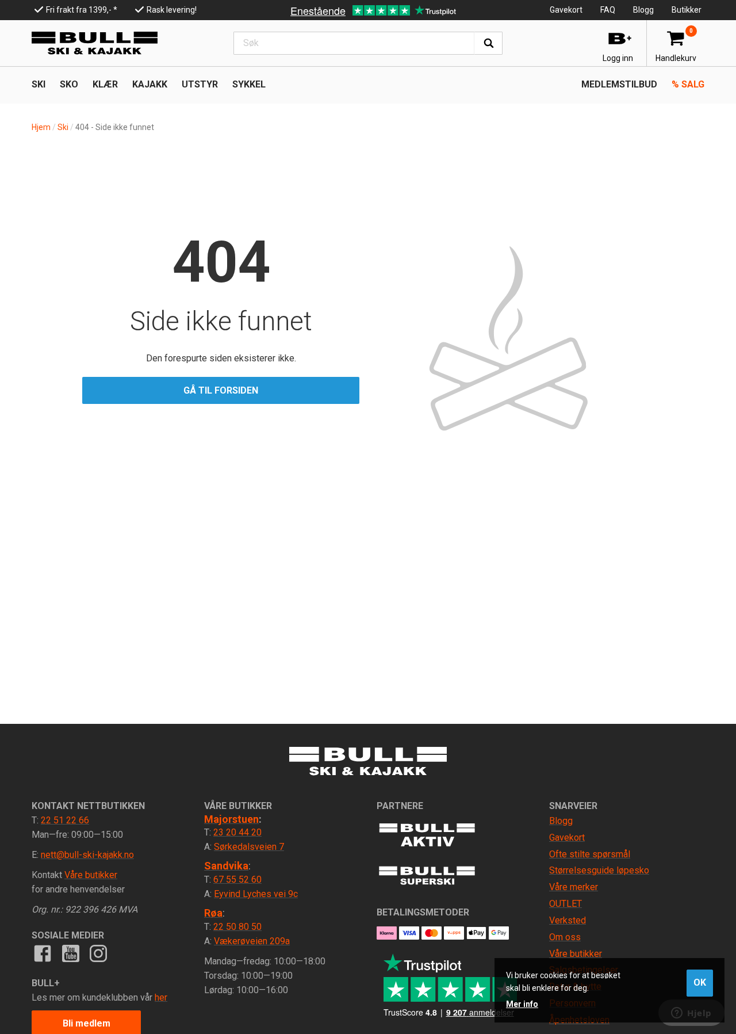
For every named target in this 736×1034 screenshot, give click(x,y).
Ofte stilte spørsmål (589, 854)
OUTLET (565, 903)
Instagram (98, 953)
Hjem (41, 127)
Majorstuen (231, 819)
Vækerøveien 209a (252, 941)
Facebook (42, 953)
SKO (69, 84)
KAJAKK (149, 84)
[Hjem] (95, 43)
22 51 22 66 (65, 820)
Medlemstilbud (619, 84)
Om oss (565, 937)
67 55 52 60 (237, 879)
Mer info (522, 1004)
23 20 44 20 (237, 832)
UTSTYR (200, 84)
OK (699, 982)
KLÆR (105, 84)
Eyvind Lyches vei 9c (256, 893)
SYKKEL (249, 84)
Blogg (643, 9)
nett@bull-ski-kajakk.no (87, 854)
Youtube (70, 953)
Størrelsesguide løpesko (599, 870)
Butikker (687, 9)
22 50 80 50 (237, 926)
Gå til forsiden (220, 390)
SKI (38, 84)
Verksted (567, 920)
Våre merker (573, 887)
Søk (488, 43)
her (161, 997)
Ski (62, 127)
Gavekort (566, 9)
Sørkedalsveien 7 (249, 846)
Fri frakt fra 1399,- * (81, 9)
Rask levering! (172, 9)
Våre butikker (90, 874)
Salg (688, 84)
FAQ (607, 9)
